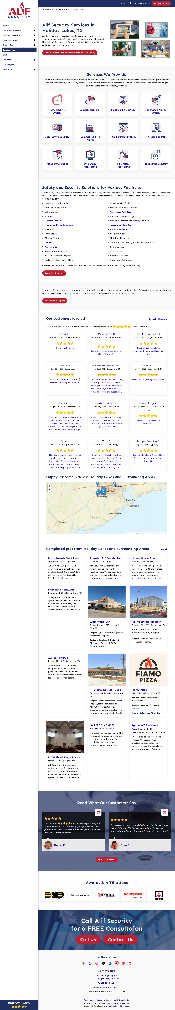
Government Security (120, 225)
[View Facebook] (90, 963)
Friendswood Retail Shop (105, 689)
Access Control (156, 136)
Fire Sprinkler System (123, 136)
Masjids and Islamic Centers (59, 225)
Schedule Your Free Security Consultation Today (70, 52)
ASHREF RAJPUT (58, 657)
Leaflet (127, 533)
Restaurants (51, 247)
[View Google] (83, 963)
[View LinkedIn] (110, 963)
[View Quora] (130, 963)
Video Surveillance (57, 163)
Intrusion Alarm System (156, 111)
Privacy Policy (123, 1000)
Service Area (60, 9)
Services (7, 59)
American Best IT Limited (117, 1006)
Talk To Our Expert (55, 300)
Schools (48, 216)
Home (47, 9)
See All (164, 549)
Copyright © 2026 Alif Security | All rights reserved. (107, 1003)
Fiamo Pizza (139, 689)
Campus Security (118, 229)
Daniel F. (59, 845)
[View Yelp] (123, 963)
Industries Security (156, 163)
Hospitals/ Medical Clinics (57, 203)
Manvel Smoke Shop (144, 558)
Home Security (10, 40)
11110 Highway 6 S (109, 977)
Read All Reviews (107, 859)
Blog (5, 55)
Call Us (88, 939)
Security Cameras (90, 109)
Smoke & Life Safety (123, 109)
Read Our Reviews (54, 273)
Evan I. (125, 845)
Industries (8, 45)
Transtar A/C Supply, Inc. (106, 558)
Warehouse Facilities (120, 212)
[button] (114, 484)
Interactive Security (57, 136)
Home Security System (57, 111)
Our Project (8, 64)
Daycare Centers (53, 220)
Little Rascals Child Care (63, 558)
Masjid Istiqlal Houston (146, 621)
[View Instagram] (96, 963)
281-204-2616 (141, 3)
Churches (49, 242)
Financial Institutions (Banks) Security (129, 220)
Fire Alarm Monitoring (123, 165)
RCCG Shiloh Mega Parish (64, 757)
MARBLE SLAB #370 (102, 725)
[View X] (103, 963)
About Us (88, 1000)
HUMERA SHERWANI (61, 589)
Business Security (11, 35)
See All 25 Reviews (158, 319)
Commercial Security (13, 30)
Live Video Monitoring (90, 165)
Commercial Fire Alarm (90, 138)
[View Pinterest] (116, 963)
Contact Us (162, 3)
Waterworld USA (100, 621)
